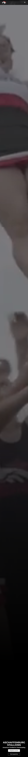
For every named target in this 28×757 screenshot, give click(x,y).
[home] (3, 2)
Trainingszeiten (14, 754)
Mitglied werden (14, 750)
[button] (25, 2)
